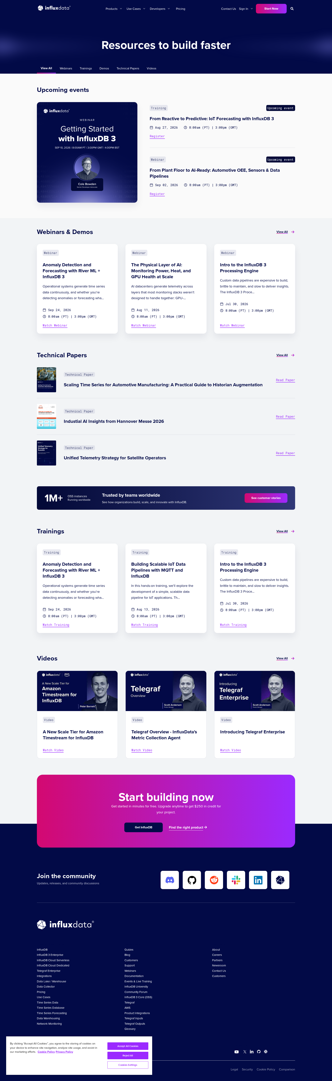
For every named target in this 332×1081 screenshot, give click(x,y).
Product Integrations (137, 1013)
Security (247, 1069)
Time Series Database (50, 1008)
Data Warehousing (48, 1018)
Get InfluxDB (143, 827)
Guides (128, 950)
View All (46, 68)
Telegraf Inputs (133, 1018)
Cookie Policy (266, 1069)
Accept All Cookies (127, 1046)
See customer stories (266, 498)
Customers (131, 960)
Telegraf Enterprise (48, 971)
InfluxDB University (136, 986)
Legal (234, 1069)
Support (129, 965)
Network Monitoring (49, 1024)
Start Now (271, 8)
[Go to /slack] (264, 1052)
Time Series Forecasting (52, 1013)
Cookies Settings (127, 1065)
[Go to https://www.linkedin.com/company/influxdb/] (251, 1051)
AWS (127, 1008)
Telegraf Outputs (134, 1024)
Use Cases (43, 997)
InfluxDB (42, 950)
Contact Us (228, 9)
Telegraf (129, 1002)
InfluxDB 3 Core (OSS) (138, 997)
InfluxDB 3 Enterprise (50, 955)
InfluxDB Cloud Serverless (53, 960)
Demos (104, 68)
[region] (79, 1055)
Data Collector (46, 986)
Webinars (66, 68)
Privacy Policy (64, 1052)
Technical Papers (128, 68)
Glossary (129, 1029)
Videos (151, 68)
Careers (217, 955)
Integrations (44, 976)
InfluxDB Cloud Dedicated (53, 965)
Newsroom (219, 965)
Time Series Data (47, 1002)
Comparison (287, 1069)
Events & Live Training (138, 981)
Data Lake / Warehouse (51, 981)
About (216, 950)
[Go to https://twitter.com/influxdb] (244, 1052)
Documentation (134, 976)
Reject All (128, 1055)
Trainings (86, 68)
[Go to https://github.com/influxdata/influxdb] (259, 1052)
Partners (217, 960)
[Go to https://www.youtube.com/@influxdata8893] (237, 1052)
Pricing (180, 9)
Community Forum (135, 992)
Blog (127, 955)
